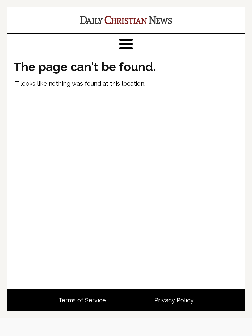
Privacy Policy (174, 300)
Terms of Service (82, 300)
